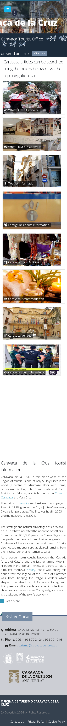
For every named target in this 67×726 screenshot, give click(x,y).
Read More (12, 601)
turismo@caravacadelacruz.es (37, 645)
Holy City (23, 503)
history (31, 570)
